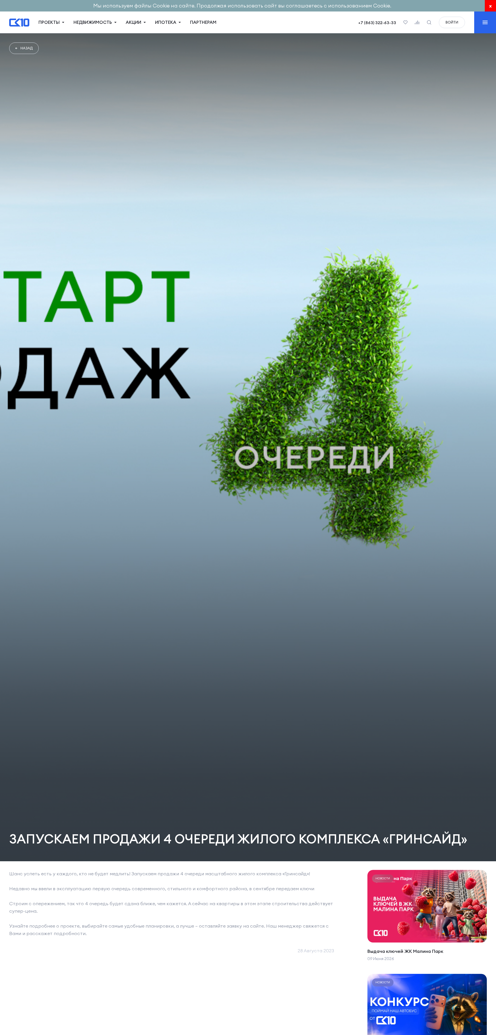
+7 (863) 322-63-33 (377, 22)
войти (451, 22)
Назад (26, 48)
